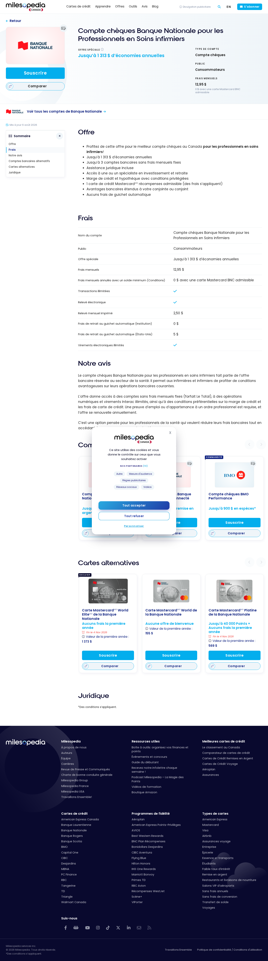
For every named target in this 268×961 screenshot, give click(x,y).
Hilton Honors (141, 863)
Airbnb (206, 836)
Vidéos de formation (146, 787)
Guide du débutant (145, 762)
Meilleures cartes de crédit (223, 741)
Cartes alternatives (22, 167)
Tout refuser (134, 516)
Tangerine (68, 886)
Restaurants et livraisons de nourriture (229, 880)
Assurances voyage (216, 841)
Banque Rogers (72, 836)
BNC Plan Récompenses (148, 841)
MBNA (65, 869)
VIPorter (137, 902)
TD (63, 891)
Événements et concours (149, 757)
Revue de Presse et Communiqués (85, 769)
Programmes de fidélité (151, 813)
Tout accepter (134, 505)
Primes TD (139, 880)
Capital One (69, 852)
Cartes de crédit (74, 813)
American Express (214, 819)
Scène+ (137, 897)
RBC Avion (139, 886)
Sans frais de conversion (219, 897)
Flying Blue (139, 858)
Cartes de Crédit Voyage (220, 764)
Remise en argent (214, 874)
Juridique (15, 172)
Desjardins (68, 863)
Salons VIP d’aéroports (218, 886)
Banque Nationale (74, 830)
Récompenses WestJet (148, 891)
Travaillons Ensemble (178, 949)
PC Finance (69, 874)
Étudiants (209, 863)
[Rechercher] (219, 7)
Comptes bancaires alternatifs (29, 161)
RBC (64, 880)
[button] (249, 444)
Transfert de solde (215, 902)
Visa (205, 830)
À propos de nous (74, 747)
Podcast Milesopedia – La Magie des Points (158, 779)
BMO (64, 847)
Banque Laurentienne (76, 825)
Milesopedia (71, 741)
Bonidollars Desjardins (147, 847)
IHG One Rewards (144, 869)
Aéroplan (208, 769)
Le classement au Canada (221, 747)
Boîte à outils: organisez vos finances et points (160, 749)
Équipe (66, 758)
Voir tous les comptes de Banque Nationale (64, 111)
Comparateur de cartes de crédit (226, 753)
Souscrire (35, 73)
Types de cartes (215, 813)
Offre (12, 144)
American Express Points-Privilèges (156, 825)
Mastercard (210, 825)
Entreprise (209, 847)
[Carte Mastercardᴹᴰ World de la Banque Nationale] (171, 591)
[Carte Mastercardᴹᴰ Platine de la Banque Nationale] (234, 591)
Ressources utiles (146, 741)
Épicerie (207, 852)
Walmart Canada (73, 902)
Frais (12, 150)
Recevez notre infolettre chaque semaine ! (154, 770)
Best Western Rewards (147, 836)
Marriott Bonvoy (143, 874)
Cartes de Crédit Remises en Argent (227, 758)
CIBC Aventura (142, 852)
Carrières (67, 764)
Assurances (210, 775)
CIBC (64, 858)
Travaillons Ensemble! (76, 797)
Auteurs (66, 753)
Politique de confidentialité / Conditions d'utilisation (229, 949)
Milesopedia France (75, 786)
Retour (15, 21)
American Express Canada (80, 819)
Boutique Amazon (144, 792)
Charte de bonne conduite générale (86, 775)
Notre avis (15, 155)
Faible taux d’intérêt (216, 869)
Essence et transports (217, 858)
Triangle (67, 897)
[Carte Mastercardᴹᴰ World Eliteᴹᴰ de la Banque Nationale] (108, 591)
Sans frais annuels (215, 891)
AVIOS (136, 830)
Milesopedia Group (74, 780)
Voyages (208, 908)
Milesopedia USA (72, 791)
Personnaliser (134, 526)
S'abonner (251, 7)
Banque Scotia (71, 841)
